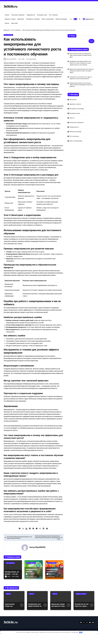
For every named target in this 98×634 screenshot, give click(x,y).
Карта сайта (14, 23)
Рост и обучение (53, 15)
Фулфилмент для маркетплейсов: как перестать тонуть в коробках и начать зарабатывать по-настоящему (80, 63)
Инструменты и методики (33, 19)
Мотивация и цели (42, 15)
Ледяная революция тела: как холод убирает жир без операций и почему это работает (81, 84)
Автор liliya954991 (11, 59)
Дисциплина (20, 19)
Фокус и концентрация (48, 19)
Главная (7, 15)
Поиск (73, 36)
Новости (7, 23)
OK (81, 632)
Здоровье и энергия (10, 19)
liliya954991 (40, 547)
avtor (8, 576)
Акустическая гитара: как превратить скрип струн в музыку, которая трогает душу (80, 55)
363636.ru (10, 6)
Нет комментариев (31, 59)
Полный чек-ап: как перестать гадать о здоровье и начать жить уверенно (81, 77)
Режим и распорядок (61, 19)
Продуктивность (30, 15)
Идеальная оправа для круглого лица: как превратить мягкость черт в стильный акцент (82, 70)
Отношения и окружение (17, 15)
